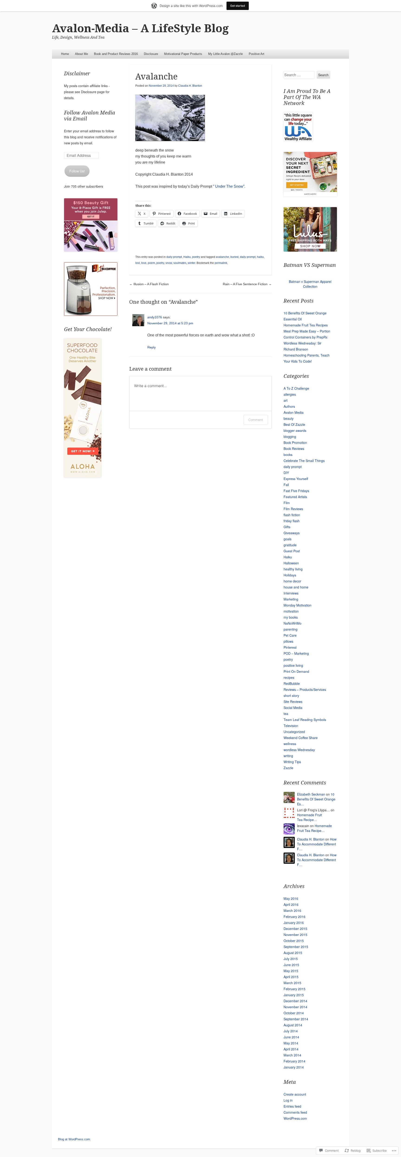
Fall (286, 484)
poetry (196, 257)
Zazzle (288, 767)
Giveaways (292, 533)
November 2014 (295, 1007)
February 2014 (294, 1061)
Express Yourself (296, 478)
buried (234, 257)
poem (151, 263)
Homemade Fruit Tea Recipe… (309, 817)
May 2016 (291, 898)
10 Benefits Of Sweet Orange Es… (316, 799)
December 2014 (295, 1001)
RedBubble (292, 683)
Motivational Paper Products (183, 54)
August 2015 (293, 952)
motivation (291, 611)
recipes (289, 677)
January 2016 (294, 922)
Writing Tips (292, 761)
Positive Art (256, 54)
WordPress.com (295, 1118)
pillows (288, 641)
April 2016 (291, 904)
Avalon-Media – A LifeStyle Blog (140, 28)
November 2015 (295, 934)
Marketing (291, 599)
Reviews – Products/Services (305, 689)
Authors (289, 406)
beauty (289, 418)
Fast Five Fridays (296, 490)
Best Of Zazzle (294, 424)
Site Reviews (293, 701)
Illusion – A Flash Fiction (149, 284)
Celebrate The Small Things (304, 460)
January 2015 (294, 995)
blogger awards (295, 430)
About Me (81, 54)
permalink (221, 263)
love (143, 263)
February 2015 (294, 988)
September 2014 (296, 1019)
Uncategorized (294, 731)
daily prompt (174, 257)
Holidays (290, 575)
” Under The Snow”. (229, 186)
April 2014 (291, 1049)
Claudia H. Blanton (190, 85)
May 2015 (291, 970)
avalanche (222, 257)
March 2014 (292, 1055)
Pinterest (290, 647)
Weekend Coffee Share (301, 737)
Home (65, 54)
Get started (237, 5)
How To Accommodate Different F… (316, 844)
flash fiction (292, 514)
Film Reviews (293, 508)
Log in (288, 1100)
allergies (290, 394)
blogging (290, 436)
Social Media (293, 707)
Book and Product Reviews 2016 (116, 54)
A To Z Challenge (296, 388)
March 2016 (292, 910)
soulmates (179, 263)
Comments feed (295, 1112)
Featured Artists (295, 496)
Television (291, 725)
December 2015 (295, 928)
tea (286, 713)
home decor (292, 581)
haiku (260, 257)
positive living (293, 665)
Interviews (291, 593)
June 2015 (291, 964)
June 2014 (291, 1037)
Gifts (287, 527)
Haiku (187, 257)
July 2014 (291, 1031)
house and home (296, 587)
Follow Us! (77, 171)
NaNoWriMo (292, 623)
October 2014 (294, 1013)
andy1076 (154, 317)
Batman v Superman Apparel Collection (310, 284)
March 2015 (292, 982)
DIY (286, 472)
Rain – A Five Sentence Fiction (247, 284)
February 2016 (294, 916)
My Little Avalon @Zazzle (225, 54)
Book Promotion (295, 442)
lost (137, 263)
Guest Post (292, 551)
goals (287, 539)
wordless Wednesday (299, 749)
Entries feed (292, 1106)
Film (287, 502)
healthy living (293, 569)
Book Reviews (294, 448)
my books (291, 617)
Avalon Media (294, 412)
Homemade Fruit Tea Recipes (306, 325)
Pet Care (290, 635)
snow (168, 263)
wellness (290, 743)
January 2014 (294, 1067)
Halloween (291, 563)
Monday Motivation (297, 605)
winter (191, 263)
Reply (151, 347)
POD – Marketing (296, 653)
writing (288, 755)
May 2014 (291, 1043)
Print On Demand (296, 671)
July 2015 (291, 958)
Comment (255, 420)
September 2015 (296, 946)
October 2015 (294, 940)
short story (291, 695)
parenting (291, 629)
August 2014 (293, 1025)
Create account (295, 1094)
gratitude (290, 545)
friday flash (292, 520)
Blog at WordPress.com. (74, 1139)
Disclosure (151, 54)
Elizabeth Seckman (311, 794)
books (288, 454)
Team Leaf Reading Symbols (305, 719)
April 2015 (291, 976)
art (286, 400)
